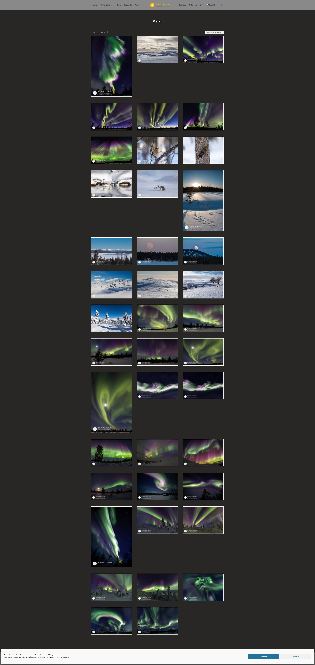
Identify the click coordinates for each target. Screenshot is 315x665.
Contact (182, 5)
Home (94, 5)
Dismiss (295, 656)
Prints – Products (124, 5)
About (137, 5)
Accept (264, 656)
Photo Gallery (106, 5)
